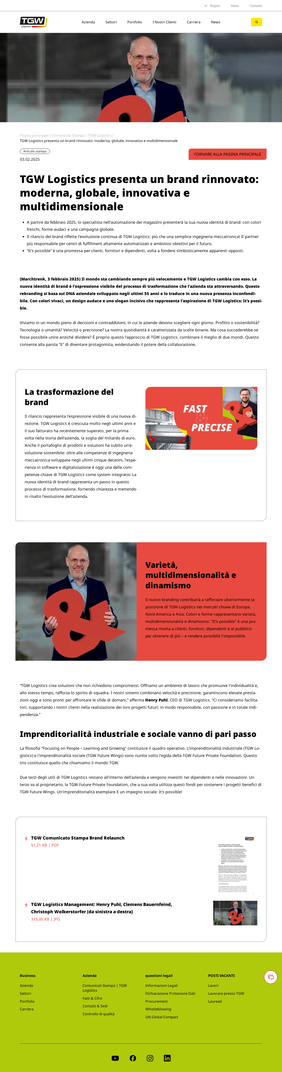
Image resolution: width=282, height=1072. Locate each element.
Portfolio (134, 22)
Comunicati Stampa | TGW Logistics (105, 988)
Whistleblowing (158, 1009)
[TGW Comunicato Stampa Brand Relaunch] (235, 865)
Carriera (193, 22)
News (235, 6)
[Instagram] (150, 1057)
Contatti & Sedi (95, 1006)
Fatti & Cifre (92, 998)
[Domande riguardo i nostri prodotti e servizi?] (271, 977)
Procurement (156, 1001)
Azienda (88, 22)
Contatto (256, 6)
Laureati (215, 1001)
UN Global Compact (161, 1017)
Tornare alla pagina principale (227, 154)
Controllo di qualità (99, 1013)
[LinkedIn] (167, 1057)
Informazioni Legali (161, 985)
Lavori (213, 985)
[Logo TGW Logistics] (33, 21)
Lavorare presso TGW (226, 993)
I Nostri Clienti (164, 22)
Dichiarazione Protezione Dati (170, 993)
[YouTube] (115, 1057)
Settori (111, 22)
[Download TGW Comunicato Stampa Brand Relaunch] (28, 865)
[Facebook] (133, 1057)
